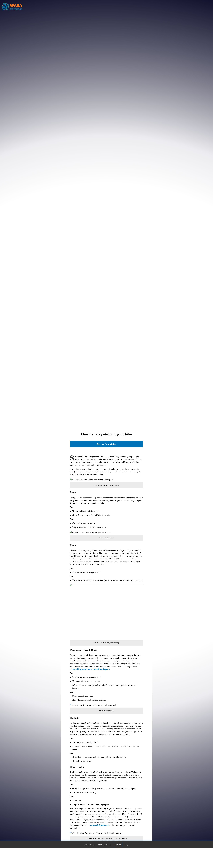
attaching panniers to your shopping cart (91, 669)
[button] (127, 845)
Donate (118, 844)
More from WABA (104, 844)
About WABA (90, 844)
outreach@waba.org (99, 825)
